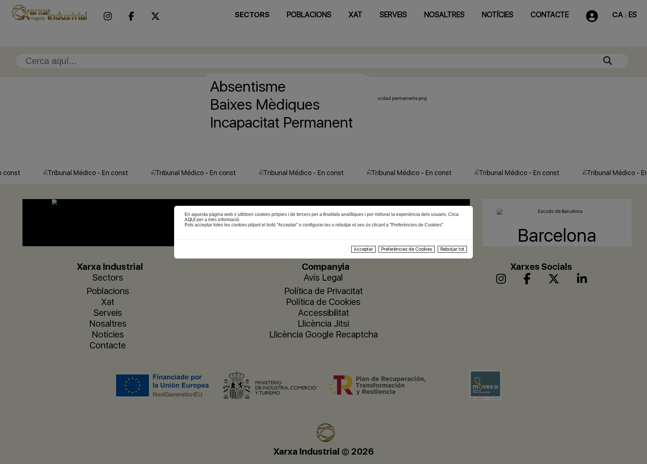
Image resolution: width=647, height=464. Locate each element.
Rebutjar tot (452, 249)
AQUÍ (190, 219)
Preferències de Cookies (406, 249)
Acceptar (363, 249)
